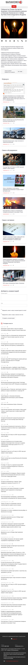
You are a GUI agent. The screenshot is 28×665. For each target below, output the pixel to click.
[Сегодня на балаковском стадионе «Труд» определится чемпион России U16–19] (8, 479)
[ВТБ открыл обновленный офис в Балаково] (14, 275)
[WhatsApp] (26, 41)
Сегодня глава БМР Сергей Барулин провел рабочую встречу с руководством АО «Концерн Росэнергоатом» (14, 360)
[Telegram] (14, 41)
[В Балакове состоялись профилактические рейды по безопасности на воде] (13, 508)
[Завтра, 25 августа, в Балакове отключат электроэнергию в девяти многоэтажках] (13, 501)
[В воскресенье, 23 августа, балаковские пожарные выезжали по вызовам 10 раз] (14, 203)
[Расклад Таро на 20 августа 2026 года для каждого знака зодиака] (14, 159)
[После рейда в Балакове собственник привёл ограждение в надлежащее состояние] (13, 537)
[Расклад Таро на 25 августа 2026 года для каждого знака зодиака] (13, 582)
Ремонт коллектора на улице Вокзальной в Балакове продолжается (13, 120)
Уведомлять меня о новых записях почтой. (12, 314)
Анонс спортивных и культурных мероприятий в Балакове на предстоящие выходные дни (13, 189)
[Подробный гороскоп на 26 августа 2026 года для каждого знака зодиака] (8, 449)
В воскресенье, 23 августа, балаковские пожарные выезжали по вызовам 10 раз (13, 211)
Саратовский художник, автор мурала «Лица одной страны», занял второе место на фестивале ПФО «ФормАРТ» (13, 411)
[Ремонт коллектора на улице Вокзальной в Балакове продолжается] (14, 112)
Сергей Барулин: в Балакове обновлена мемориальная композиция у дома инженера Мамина (12, 397)
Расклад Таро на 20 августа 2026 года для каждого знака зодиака (13, 167)
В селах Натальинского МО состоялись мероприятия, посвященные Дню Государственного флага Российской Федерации (14, 564)
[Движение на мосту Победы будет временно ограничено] (13, 530)
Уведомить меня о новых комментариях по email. (14, 310)
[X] (18, 41)
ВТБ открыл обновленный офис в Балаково (13, 283)
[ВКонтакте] (6, 41)
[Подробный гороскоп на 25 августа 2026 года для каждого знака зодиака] (13, 589)
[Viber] (22, 41)
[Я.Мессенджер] (2, 41)
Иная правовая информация (12, 661)
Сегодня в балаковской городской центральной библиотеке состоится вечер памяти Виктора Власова (12, 419)
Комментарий (4, 293)
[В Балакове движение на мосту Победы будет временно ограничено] (13, 515)
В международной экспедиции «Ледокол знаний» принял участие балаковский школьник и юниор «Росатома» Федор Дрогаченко (13, 474)
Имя (2, 303)
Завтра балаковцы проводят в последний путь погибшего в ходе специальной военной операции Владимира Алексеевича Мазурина (14, 261)
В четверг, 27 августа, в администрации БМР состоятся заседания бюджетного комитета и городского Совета (12, 466)
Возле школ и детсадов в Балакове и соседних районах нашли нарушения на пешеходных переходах (12, 490)
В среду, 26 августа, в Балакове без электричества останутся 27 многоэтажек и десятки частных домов (13, 337)
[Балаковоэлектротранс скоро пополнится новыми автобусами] (14, 133)
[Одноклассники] (10, 41)
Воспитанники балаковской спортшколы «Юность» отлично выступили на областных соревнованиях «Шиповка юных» (13, 428)
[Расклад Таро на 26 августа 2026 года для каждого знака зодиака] (8, 432)
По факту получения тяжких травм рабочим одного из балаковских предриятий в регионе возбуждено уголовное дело (13, 238)
